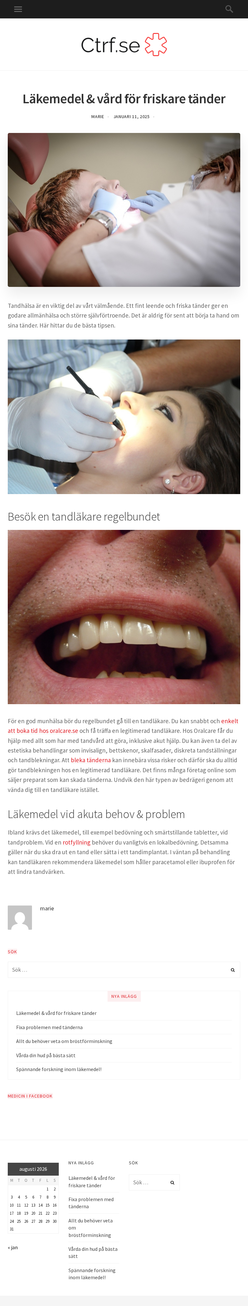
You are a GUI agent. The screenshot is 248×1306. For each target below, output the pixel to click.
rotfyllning (76, 842)
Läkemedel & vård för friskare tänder (56, 1013)
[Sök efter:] (124, 970)
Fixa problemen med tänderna (49, 1027)
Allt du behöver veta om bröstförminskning (64, 1041)
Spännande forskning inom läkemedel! (58, 1069)
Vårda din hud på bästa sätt (46, 1055)
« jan (13, 1247)
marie (97, 116)
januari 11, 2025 (131, 116)
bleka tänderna (91, 760)
